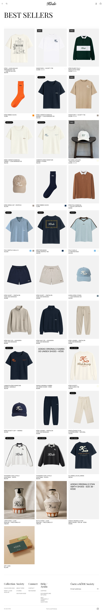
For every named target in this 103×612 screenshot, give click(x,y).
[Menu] (2, 3)
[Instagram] (98, 609)
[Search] (6, 3)
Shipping (43, 591)
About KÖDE (20, 588)
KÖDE (9, 608)
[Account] (96, 3)
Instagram (32, 591)
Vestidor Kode (21, 593)
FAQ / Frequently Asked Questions (45, 600)
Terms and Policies (51, 609)
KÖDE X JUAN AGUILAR (8, 591)
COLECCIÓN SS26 (9, 588)
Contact (31, 588)
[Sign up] (97, 589)
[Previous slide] (7, 47)
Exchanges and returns (46, 594)
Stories (19, 591)
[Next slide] (32, 47)
